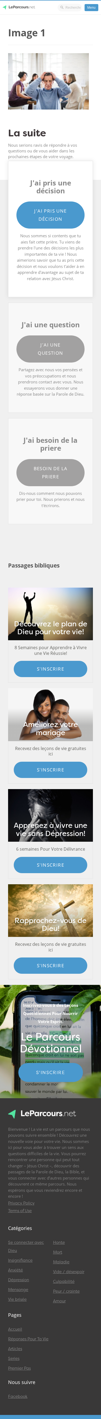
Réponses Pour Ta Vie (28, 1339)
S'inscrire (50, 669)
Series (13, 1358)
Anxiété (15, 1270)
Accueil (15, 1329)
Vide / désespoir (68, 1271)
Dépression (18, 1280)
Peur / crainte (66, 1291)
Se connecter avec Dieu (26, 1246)
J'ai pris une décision (50, 215)
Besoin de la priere (51, 472)
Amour (59, 1301)
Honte (59, 1242)
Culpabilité (64, 1281)
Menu (91, 7)
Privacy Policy (21, 1203)
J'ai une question (50, 349)
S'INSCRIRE (50, 1072)
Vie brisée (17, 1299)
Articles (15, 1348)
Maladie (61, 1262)
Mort (57, 1252)
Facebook (17, 1396)
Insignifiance (20, 1260)
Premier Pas (19, 1368)
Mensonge (18, 1289)
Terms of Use (20, 1210)
